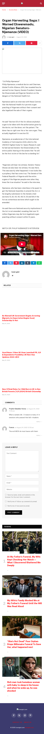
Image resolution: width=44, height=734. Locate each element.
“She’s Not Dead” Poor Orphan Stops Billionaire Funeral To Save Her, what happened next (24, 644)
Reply (39, 421)
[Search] (41, 3)
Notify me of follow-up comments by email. (22, 501)
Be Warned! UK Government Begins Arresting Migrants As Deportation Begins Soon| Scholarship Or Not (21, 318)
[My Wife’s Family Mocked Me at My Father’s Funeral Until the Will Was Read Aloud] (22, 586)
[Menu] (3, 3)
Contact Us (17, 722)
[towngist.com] (22, 3)
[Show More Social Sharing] (40, 43)
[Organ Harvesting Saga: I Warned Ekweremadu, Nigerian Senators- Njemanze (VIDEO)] (22, 61)
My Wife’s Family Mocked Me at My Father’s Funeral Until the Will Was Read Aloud (24, 603)
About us (27, 722)
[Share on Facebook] (7, 43)
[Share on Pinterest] (31, 43)
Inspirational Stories (11, 552)
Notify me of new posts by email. (18, 506)
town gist (11, 37)
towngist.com (29, 727)
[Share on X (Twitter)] (19, 43)
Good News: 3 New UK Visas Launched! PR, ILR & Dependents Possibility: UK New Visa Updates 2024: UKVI (21, 355)
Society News (8, 15)
